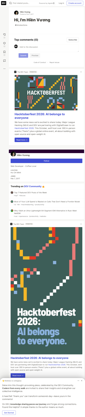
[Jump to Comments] (4, 44)
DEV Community (33, 186)
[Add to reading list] (4, 53)
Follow (46, 161)
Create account (74, 3)
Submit (23, 55)
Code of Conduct (40, 62)
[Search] (10, 3)
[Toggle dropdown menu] (81, 72)
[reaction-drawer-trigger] (4, 35)
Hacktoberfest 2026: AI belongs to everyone (39, 358)
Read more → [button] (21, 140)
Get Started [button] (9, 413)
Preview (35, 55)
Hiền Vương (25, 12)
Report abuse (54, 62)
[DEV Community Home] (3, 3)
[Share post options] (4, 68)
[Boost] (4, 60)
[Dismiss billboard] (81, 380)
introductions (21, 25)
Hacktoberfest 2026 (24, 128)
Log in (61, 3)
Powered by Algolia (46, 3)
